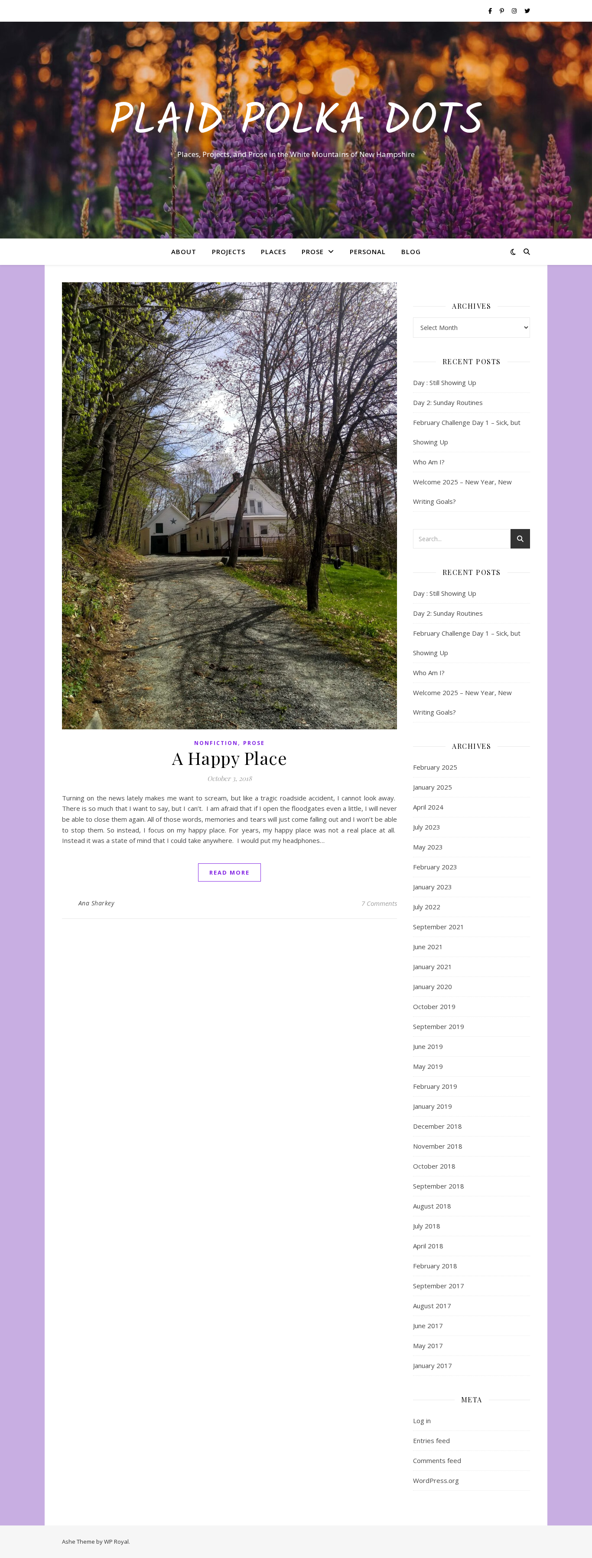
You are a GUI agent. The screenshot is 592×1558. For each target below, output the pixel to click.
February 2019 (435, 1086)
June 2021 (428, 946)
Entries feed (431, 1440)
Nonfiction (216, 743)
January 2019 (432, 1106)
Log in (422, 1420)
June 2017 (428, 1325)
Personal (368, 251)
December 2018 (437, 1126)
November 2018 (437, 1146)
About (183, 251)
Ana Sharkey (96, 903)
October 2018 (434, 1166)
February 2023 (435, 866)
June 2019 (428, 1046)
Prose (313, 251)
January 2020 (432, 986)
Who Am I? (429, 461)
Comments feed (437, 1460)
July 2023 (426, 827)
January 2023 (432, 886)
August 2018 (432, 1206)
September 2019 (438, 1026)
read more (229, 872)
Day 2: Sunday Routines (448, 402)
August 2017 (432, 1305)
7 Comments (379, 903)
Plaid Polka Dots (296, 122)
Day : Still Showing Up (444, 382)
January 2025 (432, 787)
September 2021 (438, 926)
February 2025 (435, 767)
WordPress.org (436, 1480)
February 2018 (435, 1265)
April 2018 (428, 1245)
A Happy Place (229, 757)
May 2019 (428, 1066)
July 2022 (426, 906)
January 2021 (432, 966)
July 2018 (426, 1226)
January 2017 (432, 1365)
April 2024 (428, 807)
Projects (228, 251)
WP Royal (116, 1541)
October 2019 (434, 1006)
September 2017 (438, 1285)
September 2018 (438, 1186)
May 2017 (428, 1345)
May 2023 (428, 847)
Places (273, 251)
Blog (411, 251)
